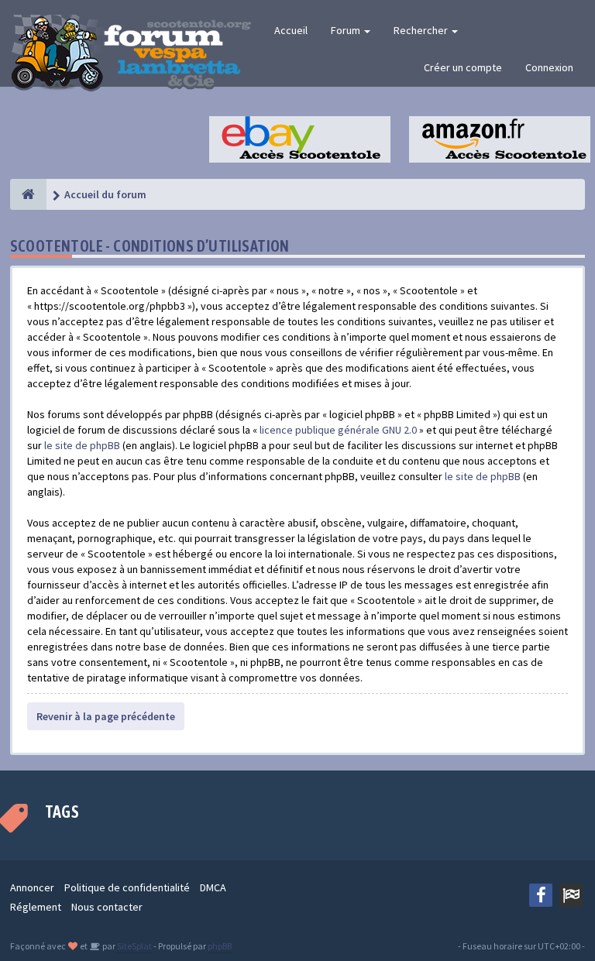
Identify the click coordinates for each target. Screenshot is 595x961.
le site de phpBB (82, 445)
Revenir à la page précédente (105, 716)
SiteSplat (133, 946)
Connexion (549, 67)
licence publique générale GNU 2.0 (338, 430)
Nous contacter (107, 907)
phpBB (220, 946)
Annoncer (32, 887)
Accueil (291, 30)
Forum (347, 30)
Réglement (35, 907)
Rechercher (422, 30)
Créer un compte (463, 67)
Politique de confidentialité (127, 887)
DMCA (213, 887)
